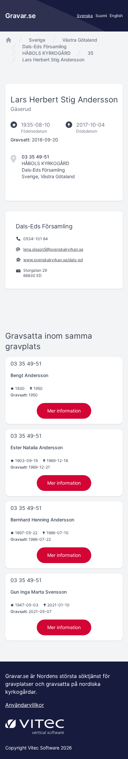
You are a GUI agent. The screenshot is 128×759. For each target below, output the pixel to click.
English (116, 15)
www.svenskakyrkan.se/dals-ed (53, 259)
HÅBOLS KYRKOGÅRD (46, 53)
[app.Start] (8, 40)
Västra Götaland (79, 40)
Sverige (37, 40)
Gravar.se (20, 16)
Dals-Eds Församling (44, 46)
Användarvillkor (24, 705)
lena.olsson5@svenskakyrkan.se (53, 249)
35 (91, 53)
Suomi (101, 15)
